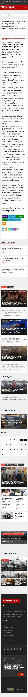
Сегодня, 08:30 (5, 494)
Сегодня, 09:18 (6, 468)
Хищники (25, 291)
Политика (15, 464)
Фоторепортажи (8, 411)
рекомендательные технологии (13, 671)
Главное (11, 291)
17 (2, 449)
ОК (4, 223)
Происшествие (8, 464)
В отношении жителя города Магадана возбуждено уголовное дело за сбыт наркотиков (21, 502)
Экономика (8, 33)
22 (21, 449)
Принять (21, 674)
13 (14, 447)
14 (17, 447)
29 (21, 452)
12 (10, 447)
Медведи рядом (6, 349)
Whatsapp (20, 216)
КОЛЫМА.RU (8, 7)
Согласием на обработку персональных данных (11, 669)
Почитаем (5, 559)
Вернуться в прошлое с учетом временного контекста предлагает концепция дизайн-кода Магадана (12, 422)
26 (10, 452)
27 (14, 452)
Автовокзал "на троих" (9, 566)
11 (6, 447)
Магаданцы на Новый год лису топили (7, 577)
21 (17, 449)
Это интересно (21, 464)
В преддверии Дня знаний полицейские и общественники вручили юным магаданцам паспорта (7, 502)
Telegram (12, 216)
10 (2, 447)
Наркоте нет (18, 508)
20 (14, 449)
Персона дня (6, 377)
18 (6, 449)
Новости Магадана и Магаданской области (10, 8)
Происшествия (18, 291)
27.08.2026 (5, 291)
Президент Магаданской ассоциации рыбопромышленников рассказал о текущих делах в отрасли (13, 399)
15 (21, 447)
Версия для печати (7, 38)
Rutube (4, 220)
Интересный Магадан (14, 220)
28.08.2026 (5, 320)
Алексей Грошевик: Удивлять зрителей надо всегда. (6, 583)
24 (2, 452)
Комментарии (11, 287)
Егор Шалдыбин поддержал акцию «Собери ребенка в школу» (19, 516)
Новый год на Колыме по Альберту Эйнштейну (20, 577)
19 (10, 449)
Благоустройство (17, 533)
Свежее (2, 464)
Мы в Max (4, 216)
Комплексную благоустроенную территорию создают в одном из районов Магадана (11, 539)
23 (25, 449)
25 (6, 452)
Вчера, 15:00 (18, 494)
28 (17, 452)
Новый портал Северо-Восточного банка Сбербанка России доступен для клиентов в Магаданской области (13, 270)
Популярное (4, 287)
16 (25, 447)
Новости (4, 252)
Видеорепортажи (7, 533)
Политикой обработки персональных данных (13, 667)
